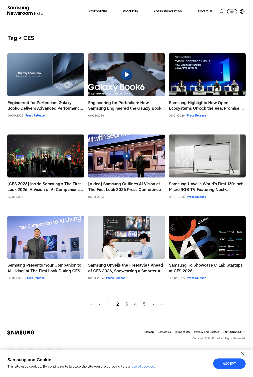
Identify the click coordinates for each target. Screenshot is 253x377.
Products (130, 11)
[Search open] (222, 11)
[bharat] (232, 11)
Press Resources (168, 11)
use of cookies (143, 366)
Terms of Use (182, 332)
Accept (229, 364)
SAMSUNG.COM (233, 332)
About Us (205, 11)
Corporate (98, 11)
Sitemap (149, 332)
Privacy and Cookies (206, 332)
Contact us (164, 332)
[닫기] (243, 354)
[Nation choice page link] (242, 11)
